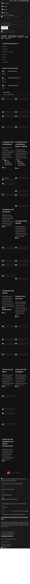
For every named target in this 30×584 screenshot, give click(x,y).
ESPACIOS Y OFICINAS (7, 51)
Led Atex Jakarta (12, 71)
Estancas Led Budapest (20, 370)
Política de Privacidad (6, 544)
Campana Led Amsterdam (8, 143)
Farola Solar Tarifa (13, 85)
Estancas (24, 302)
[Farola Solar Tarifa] (4, 87)
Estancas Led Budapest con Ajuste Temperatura (8, 442)
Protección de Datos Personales (8, 539)
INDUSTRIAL (5, 49)
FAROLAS (4, 54)
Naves (10, 147)
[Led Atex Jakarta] (4, 73)
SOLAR (4, 57)
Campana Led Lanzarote (8, 210)
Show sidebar (6, 92)
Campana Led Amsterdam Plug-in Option (21, 144)
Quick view (4, 174)
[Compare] (4, 139)
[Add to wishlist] (4, 170)
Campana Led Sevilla (8, 292)
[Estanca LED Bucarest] (4, 80)
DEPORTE (4, 46)
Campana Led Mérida (21, 222)
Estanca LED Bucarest (13, 78)
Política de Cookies (5, 541)
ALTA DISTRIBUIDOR (8, 533)
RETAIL (4, 59)
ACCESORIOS (5, 62)
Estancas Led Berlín (7, 370)
